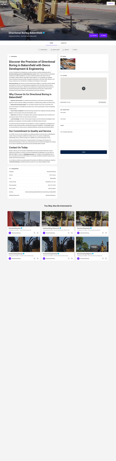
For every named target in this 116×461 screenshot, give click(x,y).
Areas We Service (67, 3)
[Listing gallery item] (67, 64)
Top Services (57, 3)
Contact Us (110, 3)
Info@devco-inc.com (29, 154)
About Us (77, 3)
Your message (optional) (66, 131)
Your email (62, 119)
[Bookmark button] (37, 233)
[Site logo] (3, 3)
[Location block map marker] (83, 88)
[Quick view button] (34, 233)
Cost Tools (100, 3)
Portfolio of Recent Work (89, 3)
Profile (51, 43)
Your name (63, 112)
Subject (62, 125)
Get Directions (102, 102)
